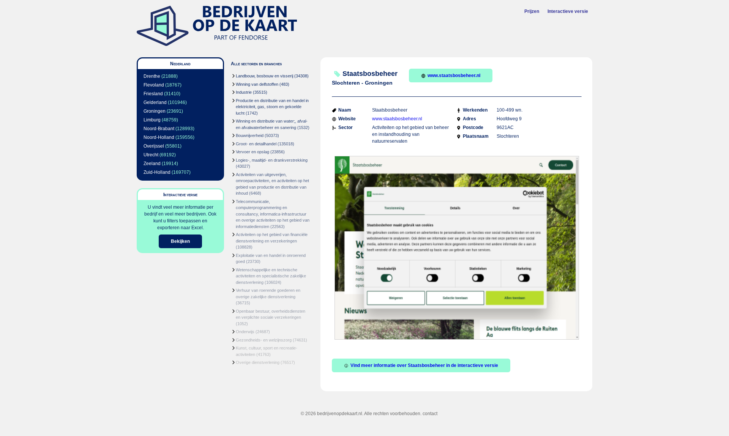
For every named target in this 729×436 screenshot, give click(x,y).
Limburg (152, 120)
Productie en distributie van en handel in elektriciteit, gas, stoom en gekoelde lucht (272, 106)
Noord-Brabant (159, 128)
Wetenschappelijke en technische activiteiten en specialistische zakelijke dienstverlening (271, 276)
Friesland (153, 93)
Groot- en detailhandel (256, 144)
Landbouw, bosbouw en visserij (264, 76)
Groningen (155, 111)
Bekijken (180, 241)
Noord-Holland (159, 137)
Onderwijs (245, 331)
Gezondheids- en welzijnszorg (264, 340)
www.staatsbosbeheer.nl (454, 75)
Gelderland (155, 102)
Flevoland (154, 85)
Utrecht (151, 154)
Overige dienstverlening (257, 362)
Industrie (244, 92)
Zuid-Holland (157, 172)
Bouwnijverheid (250, 135)
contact (430, 413)
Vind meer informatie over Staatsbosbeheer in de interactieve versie (424, 365)
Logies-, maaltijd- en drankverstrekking (272, 160)
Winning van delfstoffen (257, 84)
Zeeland (152, 163)
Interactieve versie (568, 11)
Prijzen (531, 11)
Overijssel (154, 146)
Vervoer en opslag (252, 152)
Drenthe (152, 76)
